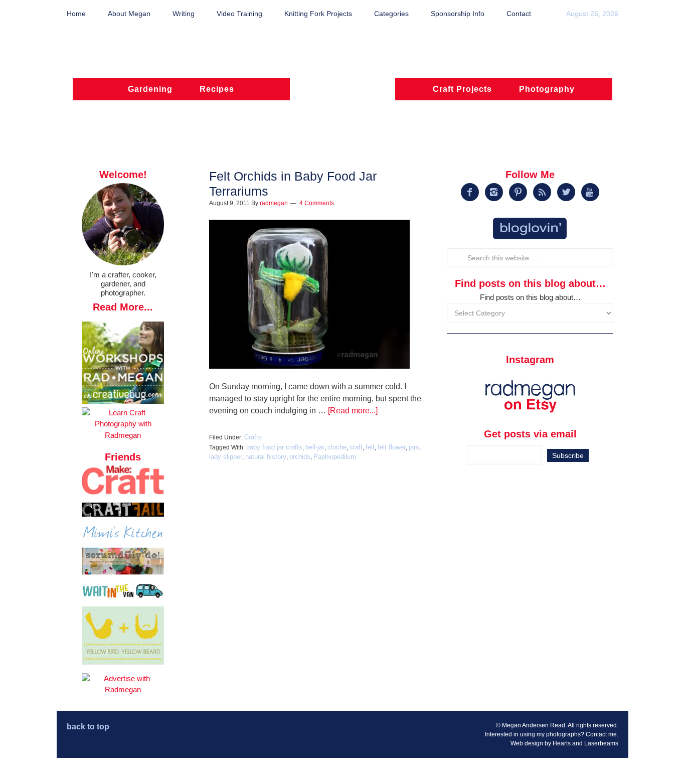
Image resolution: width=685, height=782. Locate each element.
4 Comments (316, 203)
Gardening (150, 89)
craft (356, 447)
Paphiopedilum (334, 456)
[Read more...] (353, 410)
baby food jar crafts (274, 447)
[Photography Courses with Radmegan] (123, 435)
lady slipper (225, 456)
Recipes (217, 89)
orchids (299, 456)
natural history (265, 456)
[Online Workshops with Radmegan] (123, 401)
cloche (337, 447)
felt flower (392, 447)
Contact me (601, 734)
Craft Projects (462, 89)
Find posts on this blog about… (530, 297)
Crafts (253, 437)
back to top (88, 726)
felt (370, 447)
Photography (547, 89)
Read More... (123, 306)
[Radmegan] (342, 94)
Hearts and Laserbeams (585, 743)
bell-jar (314, 447)
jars (414, 447)
